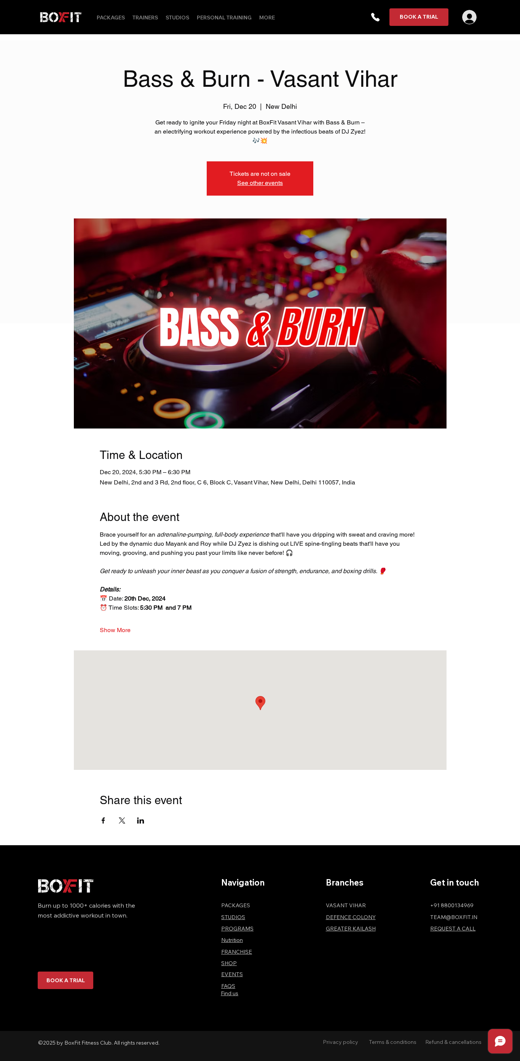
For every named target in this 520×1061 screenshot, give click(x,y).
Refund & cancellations (453, 1042)
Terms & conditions (392, 1042)
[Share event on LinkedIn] (140, 820)
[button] (375, 17)
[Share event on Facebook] (103, 820)
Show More (115, 630)
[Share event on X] (122, 820)
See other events (260, 182)
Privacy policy (340, 1042)
